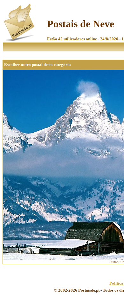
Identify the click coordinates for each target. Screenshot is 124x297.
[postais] (19, 40)
